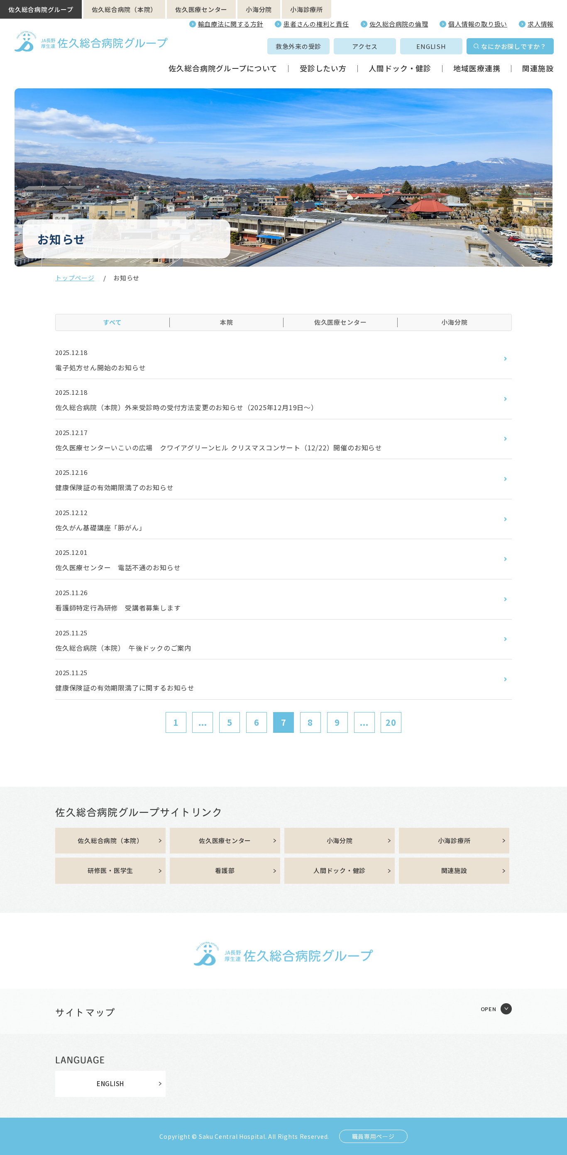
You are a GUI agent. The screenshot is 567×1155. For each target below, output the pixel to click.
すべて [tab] (112, 322)
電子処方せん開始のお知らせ (100, 367)
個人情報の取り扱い (477, 23)
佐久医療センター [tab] (340, 322)
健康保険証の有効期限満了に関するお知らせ (125, 688)
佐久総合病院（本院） (124, 9)
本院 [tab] (226, 322)
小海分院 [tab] (454, 322)
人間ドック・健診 (400, 68)
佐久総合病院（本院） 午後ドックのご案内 (123, 648)
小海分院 (259, 9)
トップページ (75, 277)
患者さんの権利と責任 (316, 23)
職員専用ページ (373, 1136)
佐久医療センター (201, 9)
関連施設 (538, 68)
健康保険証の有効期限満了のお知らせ (114, 487)
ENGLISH (431, 46)
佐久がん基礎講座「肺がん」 (100, 528)
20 (391, 722)
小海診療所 (306, 9)
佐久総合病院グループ (40, 9)
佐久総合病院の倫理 (398, 23)
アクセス (365, 46)
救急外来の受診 (298, 46)
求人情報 (541, 23)
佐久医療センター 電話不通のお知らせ (118, 567)
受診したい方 (323, 68)
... (202, 722)
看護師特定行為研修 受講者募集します (118, 608)
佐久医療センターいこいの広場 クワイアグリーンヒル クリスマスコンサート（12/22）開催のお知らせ (218, 447)
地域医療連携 (476, 68)
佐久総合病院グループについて (223, 68)
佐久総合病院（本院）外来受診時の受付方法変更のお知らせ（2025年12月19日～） (186, 407)
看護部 (225, 870)
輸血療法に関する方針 (231, 23)
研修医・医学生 (110, 870)
